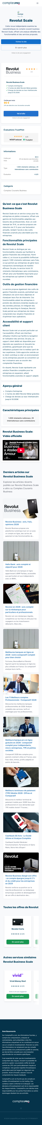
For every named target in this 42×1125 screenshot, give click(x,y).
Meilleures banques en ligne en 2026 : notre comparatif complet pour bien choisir (20, 655)
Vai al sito (21, 113)
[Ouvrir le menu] (21, 1108)
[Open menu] (37, 3)
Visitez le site (21, 42)
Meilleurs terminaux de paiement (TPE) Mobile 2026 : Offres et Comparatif (20, 793)
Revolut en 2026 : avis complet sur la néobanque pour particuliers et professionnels (19, 609)
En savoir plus (21, 48)
